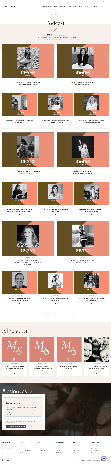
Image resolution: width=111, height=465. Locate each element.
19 (73, 314)
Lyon (3, 450)
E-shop (95, 6)
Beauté (40, 443)
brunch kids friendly (7, 448)
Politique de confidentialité (99, 460)
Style (55, 6)
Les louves (8, 460)
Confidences (58, 448)
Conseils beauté (42, 448)
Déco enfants (23, 448)
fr (2, 1)
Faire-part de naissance (25, 450)
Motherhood (72, 6)
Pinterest (106, 1)
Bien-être (63, 6)
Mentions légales (87, 460)
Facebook (102, 1)
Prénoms (58, 450)
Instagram (104, 1)
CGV (107, 460)
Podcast (87, 6)
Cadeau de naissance (25, 446)
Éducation (75, 448)
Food (74, 452)
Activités (75, 446)
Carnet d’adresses (42, 446)
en (4, 1)
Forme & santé (41, 450)
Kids (80, 6)
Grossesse (58, 452)
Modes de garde (77, 450)
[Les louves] (10, 7)
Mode (21, 452)
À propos (80, 460)
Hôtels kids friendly (6, 446)
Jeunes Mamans (60, 446)
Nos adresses (47, 6)
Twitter (108, 1)
